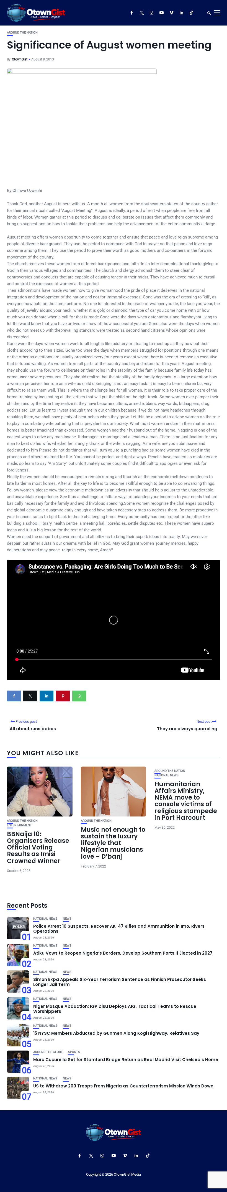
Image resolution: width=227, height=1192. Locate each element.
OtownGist (19, 59)
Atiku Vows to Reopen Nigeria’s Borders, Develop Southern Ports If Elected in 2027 (122, 953)
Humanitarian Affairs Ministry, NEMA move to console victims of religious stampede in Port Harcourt (185, 801)
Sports (74, 1052)
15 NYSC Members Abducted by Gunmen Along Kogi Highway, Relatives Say (116, 1033)
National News (166, 775)
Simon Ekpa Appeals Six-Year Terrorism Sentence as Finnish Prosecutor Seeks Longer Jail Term (119, 982)
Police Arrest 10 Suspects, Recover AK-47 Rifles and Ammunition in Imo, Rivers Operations (119, 928)
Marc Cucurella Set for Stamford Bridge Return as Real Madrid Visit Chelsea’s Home (125, 1059)
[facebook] (14, 696)
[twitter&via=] (30, 696)
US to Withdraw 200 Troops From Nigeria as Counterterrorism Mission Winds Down (123, 1086)
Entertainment (19, 825)
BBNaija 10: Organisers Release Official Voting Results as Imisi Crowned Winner (38, 847)
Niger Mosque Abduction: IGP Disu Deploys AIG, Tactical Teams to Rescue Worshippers (114, 1008)
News (67, 918)
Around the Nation (22, 32)
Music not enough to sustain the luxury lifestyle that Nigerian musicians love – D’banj (113, 843)
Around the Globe (48, 1052)
